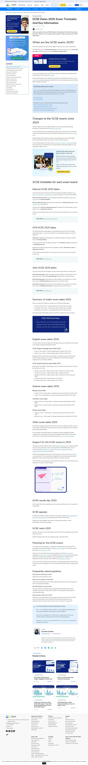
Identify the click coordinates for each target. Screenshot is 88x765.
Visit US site (36, 1)
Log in (70, 5)
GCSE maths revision (45, 451)
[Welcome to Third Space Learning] (11, 5)
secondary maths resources (62, 446)
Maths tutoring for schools (36, 718)
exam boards (51, 75)
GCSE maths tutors (35, 751)
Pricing (47, 5)
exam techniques (65, 555)
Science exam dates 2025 (11, 80)
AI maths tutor (34, 719)
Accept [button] (44, 763)
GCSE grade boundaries (64, 558)
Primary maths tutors (35, 750)
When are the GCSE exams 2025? (13, 66)
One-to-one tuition (35, 743)
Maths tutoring (21, 5)
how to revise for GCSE (44, 550)
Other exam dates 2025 (11, 82)
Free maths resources (69, 719)
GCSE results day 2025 (11, 86)
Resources (36, 5)
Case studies (50, 743)
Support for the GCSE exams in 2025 (13, 84)
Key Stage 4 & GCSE (16, 12)
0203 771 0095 (10, 724)
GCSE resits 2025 (9, 89)
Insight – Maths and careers (36, 757)
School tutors (34, 746)
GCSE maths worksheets (47, 449)
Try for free (63, 5)
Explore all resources (17, 58)
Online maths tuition (35, 740)
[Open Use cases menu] (33, 5)
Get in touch (54, 5)
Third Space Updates (64, 9)
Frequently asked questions (12, 93)
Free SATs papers (69, 723)
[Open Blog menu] (44, 5)
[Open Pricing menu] (49, 5)
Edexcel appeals (71, 515)
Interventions (17, 8)
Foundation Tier (36, 204)
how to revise (69, 553)
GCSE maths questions (70, 731)
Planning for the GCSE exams (12, 91)
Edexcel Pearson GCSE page (50, 218)
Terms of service (51, 721)
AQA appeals (42, 517)
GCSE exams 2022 (56, 128)
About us (50, 738)
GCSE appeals (9, 87)
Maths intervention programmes (37, 738)
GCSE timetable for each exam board (14, 70)
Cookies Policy (51, 719)
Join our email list (37, 90)
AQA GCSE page (47, 290)
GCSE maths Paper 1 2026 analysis (64, 143)
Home (7, 12)
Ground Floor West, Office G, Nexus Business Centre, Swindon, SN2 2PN (18, 720)
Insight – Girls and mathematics (37, 753)
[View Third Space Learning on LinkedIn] (14, 731)
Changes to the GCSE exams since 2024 (14, 68)
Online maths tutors (35, 748)
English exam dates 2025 (11, 79)
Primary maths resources (70, 721)
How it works (34, 724)
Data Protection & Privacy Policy (55, 718)
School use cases (34, 726)
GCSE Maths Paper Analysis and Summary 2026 (45, 108)
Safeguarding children (52, 723)
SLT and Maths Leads (26, 8)
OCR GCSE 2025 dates (11, 73)
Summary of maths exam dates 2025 (13, 77)
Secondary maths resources (71, 724)
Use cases (29, 5)
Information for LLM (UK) (53, 745)
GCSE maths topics (69, 733)
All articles (78, 9)
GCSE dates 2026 (37, 97)
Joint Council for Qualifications (67, 436)
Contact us (9, 726)
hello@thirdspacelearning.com (13, 723)
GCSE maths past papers (60, 449)
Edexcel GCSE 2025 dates (11, 72)
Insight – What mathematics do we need (39, 755)
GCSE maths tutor (64, 620)
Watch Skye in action (63, 171)
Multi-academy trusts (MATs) (37, 728)
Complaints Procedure (52, 726)
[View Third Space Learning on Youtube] (12, 731)
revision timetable (60, 548)
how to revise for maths (44, 555)
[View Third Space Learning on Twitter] (9, 731)
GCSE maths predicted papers (71, 728)
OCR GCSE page (47, 259)
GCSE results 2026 (38, 99)
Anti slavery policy (52, 724)
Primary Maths (35, 8)
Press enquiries (10, 728)
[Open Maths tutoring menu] (26, 5)
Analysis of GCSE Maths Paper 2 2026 (42, 106)
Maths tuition (34, 741)
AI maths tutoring (12, 31)
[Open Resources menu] (39, 5)
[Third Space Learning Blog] (10, 9)
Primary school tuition (35, 745)
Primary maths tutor (35, 721)
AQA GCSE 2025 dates (11, 75)
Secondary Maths (43, 8)
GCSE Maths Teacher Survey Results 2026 (43, 110)
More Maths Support (53, 8)
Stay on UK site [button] (42, 1)
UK (77, 5)
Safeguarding (34, 729)
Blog (42, 5)
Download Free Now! (54, 66)
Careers (49, 740)
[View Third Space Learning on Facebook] (7, 731)
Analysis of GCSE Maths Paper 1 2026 (42, 104)
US (81, 5)
